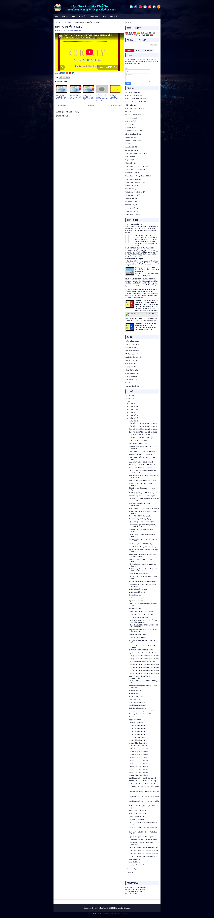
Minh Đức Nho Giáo (132, 140)
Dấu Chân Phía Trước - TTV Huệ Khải (142, 451)
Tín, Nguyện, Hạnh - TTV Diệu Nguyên (142, 581)
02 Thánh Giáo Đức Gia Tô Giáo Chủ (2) (142, 781)
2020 (130, 401)
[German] (135, 33)
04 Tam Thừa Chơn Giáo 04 (138, 766)
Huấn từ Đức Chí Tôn (136, 722)
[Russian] (150, 33)
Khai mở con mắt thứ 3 (137, 702)
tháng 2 (132, 869)
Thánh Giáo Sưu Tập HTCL (134, 169)
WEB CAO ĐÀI (113, 16)
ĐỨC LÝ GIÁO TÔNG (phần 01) (139, 441)
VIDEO (74, 16)
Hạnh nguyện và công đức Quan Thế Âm (143, 711)
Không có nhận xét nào (76, 31)
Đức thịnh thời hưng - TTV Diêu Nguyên (143, 840)
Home (56, 16)
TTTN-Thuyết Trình (69, 22)
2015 (130, 873)
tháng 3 (132, 421)
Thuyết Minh (129, 185)
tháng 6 (132, 412)
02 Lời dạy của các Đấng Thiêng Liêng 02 (143, 853)
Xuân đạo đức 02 (135, 690)
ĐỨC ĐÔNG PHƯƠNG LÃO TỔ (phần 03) (143, 429)
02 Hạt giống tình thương (138, 634)
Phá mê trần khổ (131, 347)
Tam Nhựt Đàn (134, 717)
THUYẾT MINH (94, 16)
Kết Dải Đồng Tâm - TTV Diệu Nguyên (142, 544)
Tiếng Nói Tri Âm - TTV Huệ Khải (140, 454)
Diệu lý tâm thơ (130, 367)
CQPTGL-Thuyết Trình (133, 115)
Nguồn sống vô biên (136, 601)
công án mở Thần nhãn (143, 235)
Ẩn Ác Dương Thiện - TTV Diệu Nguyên (142, 496)
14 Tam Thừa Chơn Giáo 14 (138, 737)
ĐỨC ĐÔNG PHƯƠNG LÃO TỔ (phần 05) (143, 423)
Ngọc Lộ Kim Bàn (135, 720)
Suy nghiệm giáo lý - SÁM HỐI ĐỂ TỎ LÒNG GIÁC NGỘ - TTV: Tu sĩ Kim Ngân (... (147, 269)
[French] (131, 33)
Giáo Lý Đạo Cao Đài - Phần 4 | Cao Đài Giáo (144, 667)
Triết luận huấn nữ (131, 383)
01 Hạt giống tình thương (137, 637)
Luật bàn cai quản (131, 360)
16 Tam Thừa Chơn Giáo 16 (138, 731)
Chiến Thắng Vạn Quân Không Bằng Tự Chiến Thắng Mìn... (142, 526)
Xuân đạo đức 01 (135, 693)
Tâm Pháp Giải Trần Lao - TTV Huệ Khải (143, 465)
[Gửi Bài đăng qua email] (56, 77)
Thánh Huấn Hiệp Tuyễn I (138, 813)
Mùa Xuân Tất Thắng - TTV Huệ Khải (142, 468)
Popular (129, 51)
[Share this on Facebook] (61, 73)
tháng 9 (132, 403)
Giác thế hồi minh (131, 363)
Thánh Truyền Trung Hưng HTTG (137, 176)
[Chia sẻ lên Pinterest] (69, 77)
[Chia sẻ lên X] (65, 77)
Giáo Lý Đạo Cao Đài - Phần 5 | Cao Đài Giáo (144, 664)
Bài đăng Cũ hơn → (117, 105)
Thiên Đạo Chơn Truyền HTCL (136, 182)
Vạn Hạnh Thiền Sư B (136, 865)
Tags (137, 51)
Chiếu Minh (129, 105)
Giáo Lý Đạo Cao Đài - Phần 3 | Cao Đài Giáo (144, 670)
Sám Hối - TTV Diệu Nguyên (139, 574)
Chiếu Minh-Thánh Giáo (133, 108)
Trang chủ (90, 105)
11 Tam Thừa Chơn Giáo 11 (138, 746)
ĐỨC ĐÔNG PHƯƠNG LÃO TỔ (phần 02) (143, 432)
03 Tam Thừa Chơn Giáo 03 (138, 769)
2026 (130, 395)
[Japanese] (140, 35)
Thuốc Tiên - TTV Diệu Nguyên (140, 516)
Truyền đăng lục (131, 379)
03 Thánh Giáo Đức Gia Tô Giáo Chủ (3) (142, 778)
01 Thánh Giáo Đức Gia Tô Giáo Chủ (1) (142, 784)
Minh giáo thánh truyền (133, 357)
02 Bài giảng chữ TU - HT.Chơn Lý (141, 611)
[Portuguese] (154, 33)
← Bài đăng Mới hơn (62, 105)
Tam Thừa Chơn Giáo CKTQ (135, 153)
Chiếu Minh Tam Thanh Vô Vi (135, 887)
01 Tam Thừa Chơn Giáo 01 (138, 775)
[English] (127, 33)
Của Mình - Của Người (136, 819)
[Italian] (143, 33)
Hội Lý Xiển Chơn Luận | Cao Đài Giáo (142, 661)
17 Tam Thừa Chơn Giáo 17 (138, 728)
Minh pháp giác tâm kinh (134, 354)
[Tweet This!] (64, 73)
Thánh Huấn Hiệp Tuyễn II (138, 811)
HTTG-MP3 (129, 128)
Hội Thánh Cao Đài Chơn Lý (138, 617)
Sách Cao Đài (129, 147)
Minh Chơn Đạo (130, 137)
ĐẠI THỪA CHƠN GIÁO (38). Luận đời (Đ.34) (141, 318)
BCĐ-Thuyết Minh (131, 92)
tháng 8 (132, 406)
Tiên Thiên (129, 189)
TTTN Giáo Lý (130, 205)
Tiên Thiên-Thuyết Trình (134, 192)
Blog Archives (147, 51)
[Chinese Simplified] (152, 35)
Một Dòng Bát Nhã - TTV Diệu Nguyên (142, 480)
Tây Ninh (128, 160)
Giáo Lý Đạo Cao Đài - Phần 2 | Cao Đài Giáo (144, 673)
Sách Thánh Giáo (131, 150)
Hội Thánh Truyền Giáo (133, 891)
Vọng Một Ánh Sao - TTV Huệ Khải (141, 462)
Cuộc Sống (129, 121)
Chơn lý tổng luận (131, 370)
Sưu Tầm (104, 16)
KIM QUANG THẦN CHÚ (134, 224)
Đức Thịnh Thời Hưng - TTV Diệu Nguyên (143, 547)
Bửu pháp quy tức (135, 608)
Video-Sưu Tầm (130, 211)
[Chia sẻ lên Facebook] (67, 77)
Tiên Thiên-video (131, 195)
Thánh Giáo (129, 163)
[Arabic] (148, 35)
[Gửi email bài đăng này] (60, 77)
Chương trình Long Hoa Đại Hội (140, 714)
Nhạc (127, 144)
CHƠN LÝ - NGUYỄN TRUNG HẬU (69, 27)
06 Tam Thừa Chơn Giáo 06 (138, 760)
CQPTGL (128, 111)
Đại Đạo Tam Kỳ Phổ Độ (106, 908)
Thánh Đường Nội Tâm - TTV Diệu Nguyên (144, 508)
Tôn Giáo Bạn (130, 198)
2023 (130, 398)
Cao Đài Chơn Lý (131, 893)
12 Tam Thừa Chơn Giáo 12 (138, 743)
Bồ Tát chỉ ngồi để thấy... (137, 816)
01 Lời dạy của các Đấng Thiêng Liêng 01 (143, 856)
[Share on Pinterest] (70, 73)
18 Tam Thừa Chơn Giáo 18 (138, 725)
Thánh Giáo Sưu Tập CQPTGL (135, 166)
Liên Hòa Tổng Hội (131, 134)
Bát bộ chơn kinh (131, 376)
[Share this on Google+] (67, 73)
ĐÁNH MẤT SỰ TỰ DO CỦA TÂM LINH (139, 248)
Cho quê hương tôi (135, 595)
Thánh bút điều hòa (132, 344)
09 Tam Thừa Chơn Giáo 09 (138, 752)
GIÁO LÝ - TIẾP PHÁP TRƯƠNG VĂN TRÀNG (101, 98)
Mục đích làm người (132, 350)
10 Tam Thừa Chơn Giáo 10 (138, 749)
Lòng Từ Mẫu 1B (134, 859)
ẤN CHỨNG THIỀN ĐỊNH (138, 443)
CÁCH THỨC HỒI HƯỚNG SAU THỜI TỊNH (141, 290)
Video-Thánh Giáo (131, 214)
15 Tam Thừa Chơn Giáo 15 (138, 734)
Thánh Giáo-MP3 (131, 173)
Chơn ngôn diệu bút (132, 373)
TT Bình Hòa (129, 202)
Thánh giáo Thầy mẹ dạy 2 (138, 589)
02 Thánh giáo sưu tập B (137, 705)
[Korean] (144, 35)
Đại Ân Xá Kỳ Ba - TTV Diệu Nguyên (141, 522)
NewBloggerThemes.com (120, 914)
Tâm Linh (128, 157)
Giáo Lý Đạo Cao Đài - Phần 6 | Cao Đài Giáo (88, 97)
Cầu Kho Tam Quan (132, 95)
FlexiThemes (96, 914)
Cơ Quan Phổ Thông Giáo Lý (135, 889)
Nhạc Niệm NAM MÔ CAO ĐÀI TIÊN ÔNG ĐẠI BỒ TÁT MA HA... (143, 621)
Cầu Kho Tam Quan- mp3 (134, 99)
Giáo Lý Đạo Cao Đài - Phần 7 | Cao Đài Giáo (61, 97)
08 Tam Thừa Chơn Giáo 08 (138, 755)
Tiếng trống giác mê (132, 341)
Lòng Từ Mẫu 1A (134, 862)
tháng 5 (132, 415)
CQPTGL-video (130, 118)
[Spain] (139, 33)
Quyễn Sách (83, 16)
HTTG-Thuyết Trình (132, 131)
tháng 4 (132, 418)
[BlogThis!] (62, 77)
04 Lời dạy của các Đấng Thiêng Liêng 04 (143, 847)
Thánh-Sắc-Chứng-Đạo (133, 179)
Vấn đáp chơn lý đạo (132, 386)
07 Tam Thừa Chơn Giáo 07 (138, 757)
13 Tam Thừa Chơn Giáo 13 (138, 740)
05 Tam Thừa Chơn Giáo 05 (138, 763)
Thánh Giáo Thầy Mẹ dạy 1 (138, 592)
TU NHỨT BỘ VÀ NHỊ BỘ (134, 259)
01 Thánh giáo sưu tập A (137, 708)
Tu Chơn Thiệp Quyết (136, 696)
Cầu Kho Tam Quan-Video (134, 102)
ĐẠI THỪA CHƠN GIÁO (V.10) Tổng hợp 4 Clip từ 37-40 (145, 324)
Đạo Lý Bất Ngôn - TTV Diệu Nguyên (141, 837)
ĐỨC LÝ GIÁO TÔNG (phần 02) (139, 435)
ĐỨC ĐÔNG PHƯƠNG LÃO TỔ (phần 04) (143, 426)
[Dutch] (146, 33)
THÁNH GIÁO (65, 16)
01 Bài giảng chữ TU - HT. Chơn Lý (141, 614)
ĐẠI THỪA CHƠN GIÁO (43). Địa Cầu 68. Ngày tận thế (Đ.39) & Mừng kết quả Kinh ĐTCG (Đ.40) (146, 302)
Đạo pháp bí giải (134, 699)
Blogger (127, 908)
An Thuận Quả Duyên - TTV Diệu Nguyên (143, 493)
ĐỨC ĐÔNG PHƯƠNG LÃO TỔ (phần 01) (143, 438)
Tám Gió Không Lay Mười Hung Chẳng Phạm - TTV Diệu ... (142, 555)
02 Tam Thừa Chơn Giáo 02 (138, 772)
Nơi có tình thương (135, 598)
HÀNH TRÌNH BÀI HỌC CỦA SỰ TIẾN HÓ (140, 279)
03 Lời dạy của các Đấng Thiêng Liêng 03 (143, 850)
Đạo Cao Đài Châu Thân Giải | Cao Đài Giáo (75, 97)
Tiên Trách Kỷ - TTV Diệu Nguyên (141, 519)
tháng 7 (132, 409)
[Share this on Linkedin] (73, 73)
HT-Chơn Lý (129, 124)
